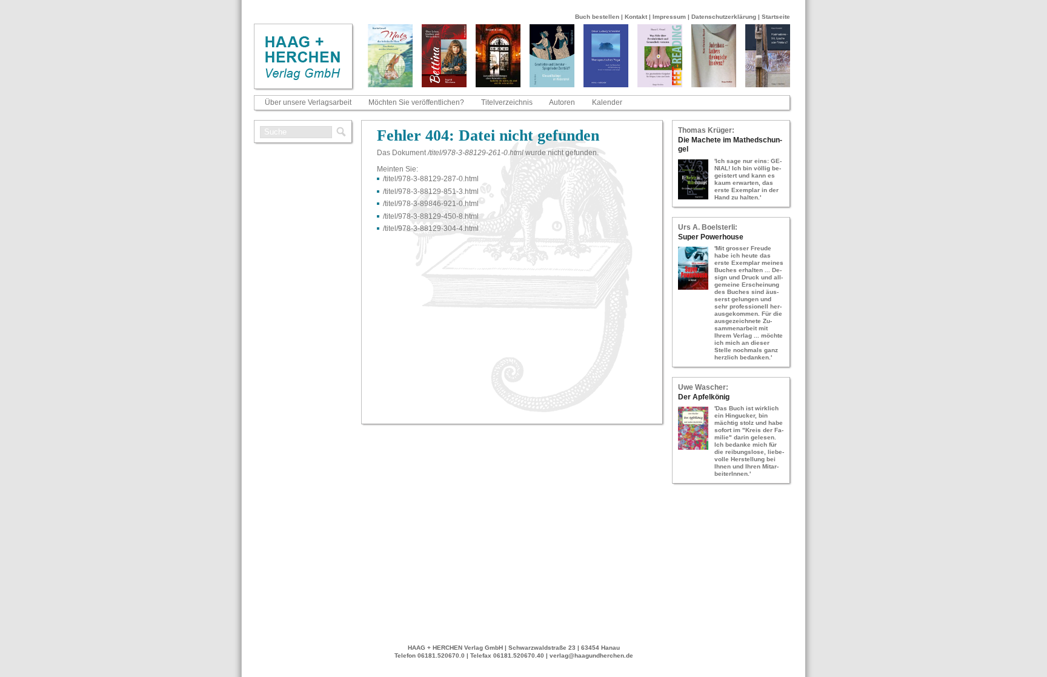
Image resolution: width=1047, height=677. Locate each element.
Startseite (776, 16)
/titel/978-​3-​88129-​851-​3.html (431, 191)
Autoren (562, 102)
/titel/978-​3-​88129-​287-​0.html (431, 179)
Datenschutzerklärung (723, 16)
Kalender (607, 102)
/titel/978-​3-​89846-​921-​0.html (431, 203)
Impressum (669, 16)
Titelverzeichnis (507, 102)
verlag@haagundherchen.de (591, 655)
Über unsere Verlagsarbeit (308, 102)
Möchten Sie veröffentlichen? (416, 102)
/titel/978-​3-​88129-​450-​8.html (431, 216)
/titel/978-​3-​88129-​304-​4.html (431, 228)
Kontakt (636, 16)
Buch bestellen (597, 16)
